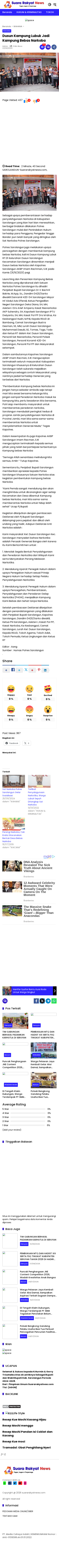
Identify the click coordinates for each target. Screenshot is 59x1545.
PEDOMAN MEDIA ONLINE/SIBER (17, 1511)
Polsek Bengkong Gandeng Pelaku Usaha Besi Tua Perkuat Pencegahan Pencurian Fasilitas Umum (42, 1094)
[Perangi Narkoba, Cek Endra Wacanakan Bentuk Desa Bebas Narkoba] (13, 824)
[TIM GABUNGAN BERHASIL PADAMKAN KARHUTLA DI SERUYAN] (15, 1021)
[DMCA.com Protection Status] (11, 1406)
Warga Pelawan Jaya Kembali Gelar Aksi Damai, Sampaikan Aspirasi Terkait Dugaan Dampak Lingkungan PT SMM (42, 1064)
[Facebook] (36, 1000)
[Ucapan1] (29, 20)
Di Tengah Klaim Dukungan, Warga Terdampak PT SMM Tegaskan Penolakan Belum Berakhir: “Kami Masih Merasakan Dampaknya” (14, 1094)
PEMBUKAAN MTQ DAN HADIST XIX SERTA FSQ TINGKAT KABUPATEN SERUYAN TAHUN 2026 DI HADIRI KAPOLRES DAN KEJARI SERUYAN (42, 1034)
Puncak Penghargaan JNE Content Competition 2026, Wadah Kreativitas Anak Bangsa (14, 1064)
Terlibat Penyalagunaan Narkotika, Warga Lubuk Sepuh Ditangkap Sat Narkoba (37, 797)
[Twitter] (42, 1000)
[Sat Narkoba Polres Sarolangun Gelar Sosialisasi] (13, 781)
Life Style (19, 1413)
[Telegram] (48, 1000)
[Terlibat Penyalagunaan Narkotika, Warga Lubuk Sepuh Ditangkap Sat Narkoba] (39, 781)
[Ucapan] (6, 1349)
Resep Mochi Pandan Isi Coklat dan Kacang (27, 1433)
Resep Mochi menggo (17, 1425)
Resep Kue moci (13, 1441)
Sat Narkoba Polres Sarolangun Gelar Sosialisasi (12, 792)
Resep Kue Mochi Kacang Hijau (24, 1419)
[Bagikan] (54, 47)
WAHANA (6, 31)
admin (5, 46)
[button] (49, 4)
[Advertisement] (29, 135)
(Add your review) (11, 1129)
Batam (7, 1055)
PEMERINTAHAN (11, 1084)
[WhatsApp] (54, 1000)
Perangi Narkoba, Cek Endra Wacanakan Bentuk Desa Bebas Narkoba (13, 837)
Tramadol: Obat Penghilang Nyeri (26, 1447)
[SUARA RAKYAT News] (23, 4)
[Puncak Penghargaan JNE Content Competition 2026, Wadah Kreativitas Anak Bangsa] (15, 1050)
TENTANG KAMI (9, 1515)
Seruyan (8, 1025)
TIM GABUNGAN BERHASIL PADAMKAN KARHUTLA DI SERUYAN (14, 1034)
